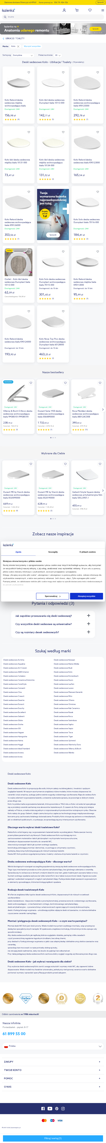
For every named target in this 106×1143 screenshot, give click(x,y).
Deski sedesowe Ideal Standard (16, 749)
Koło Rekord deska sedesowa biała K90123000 (87, 161)
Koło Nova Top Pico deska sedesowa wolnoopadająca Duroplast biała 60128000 (52, 342)
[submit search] (5, 17)
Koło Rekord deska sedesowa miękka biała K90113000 (85, 282)
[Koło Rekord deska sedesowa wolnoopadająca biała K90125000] (87, 85)
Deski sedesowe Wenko (64, 753)
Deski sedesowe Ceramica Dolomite (19, 680)
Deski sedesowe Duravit (13, 704)
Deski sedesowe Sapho (64, 724)
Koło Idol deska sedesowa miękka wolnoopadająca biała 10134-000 (52, 163)
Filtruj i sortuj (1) (53, 1138)
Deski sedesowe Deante (13, 700)
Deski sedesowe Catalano (14, 676)
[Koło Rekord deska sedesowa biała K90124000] (18, 324)
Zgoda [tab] (18, 552)
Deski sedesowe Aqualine (14, 664)
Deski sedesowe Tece (63, 733)
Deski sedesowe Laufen (64, 684)
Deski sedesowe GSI (12, 729)
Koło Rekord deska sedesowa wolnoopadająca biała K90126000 (18, 222)
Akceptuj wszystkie (86, 596)
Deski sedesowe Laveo (64, 688)
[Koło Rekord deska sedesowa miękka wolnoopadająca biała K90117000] (18, 85)
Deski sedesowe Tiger (63, 737)
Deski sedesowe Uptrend (64, 741)
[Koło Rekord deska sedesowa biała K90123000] (87, 145)
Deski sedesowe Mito (63, 696)
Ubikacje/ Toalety (15, 38)
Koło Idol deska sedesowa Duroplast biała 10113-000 (52, 101)
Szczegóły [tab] (53, 552)
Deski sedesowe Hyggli (13, 745)
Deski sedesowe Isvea (12, 757)
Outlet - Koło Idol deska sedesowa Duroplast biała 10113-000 (17, 282)
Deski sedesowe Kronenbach (66, 676)
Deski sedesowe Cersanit (14, 688)
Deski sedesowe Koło (63, 672)
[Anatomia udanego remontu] (53, 28)
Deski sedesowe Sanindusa (65, 720)
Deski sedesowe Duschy (13, 708)
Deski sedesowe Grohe (13, 724)
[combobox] (23, 55)
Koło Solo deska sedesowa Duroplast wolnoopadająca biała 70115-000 (52, 282)
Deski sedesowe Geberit (14, 716)
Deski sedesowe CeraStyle (14, 684)
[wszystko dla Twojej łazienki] (8, 10)
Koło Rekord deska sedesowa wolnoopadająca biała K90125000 (87, 103)
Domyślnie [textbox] (17, 55)
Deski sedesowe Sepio (63, 729)
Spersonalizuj (51, 596)
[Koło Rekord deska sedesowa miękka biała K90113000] (87, 265)
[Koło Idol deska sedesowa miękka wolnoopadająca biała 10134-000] (53, 145)
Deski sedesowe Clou (12, 692)
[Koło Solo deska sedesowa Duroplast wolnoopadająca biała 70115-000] (53, 265)
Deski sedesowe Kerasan (64, 660)
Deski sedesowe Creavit (13, 696)
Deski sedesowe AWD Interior (16, 672)
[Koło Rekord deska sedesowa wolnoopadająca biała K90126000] (18, 205)
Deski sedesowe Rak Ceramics (67, 708)
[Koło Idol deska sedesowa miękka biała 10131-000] (18, 145)
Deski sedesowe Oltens (64, 700)
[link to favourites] (90, 10)
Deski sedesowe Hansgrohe (15, 737)
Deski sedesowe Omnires (65, 704)
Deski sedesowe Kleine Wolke (66, 664)
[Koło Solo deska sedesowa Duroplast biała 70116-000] (87, 205)
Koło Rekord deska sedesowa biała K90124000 (18, 340)
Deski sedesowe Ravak (63, 712)
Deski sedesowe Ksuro (63, 680)
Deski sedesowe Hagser (13, 733)
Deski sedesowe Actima (13, 660)
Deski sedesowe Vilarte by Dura (67, 745)
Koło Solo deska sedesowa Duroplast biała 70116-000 (87, 221)
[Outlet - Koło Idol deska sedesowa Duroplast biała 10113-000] (18, 265)
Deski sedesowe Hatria (13, 741)
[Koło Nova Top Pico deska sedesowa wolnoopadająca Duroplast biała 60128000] (53, 324)
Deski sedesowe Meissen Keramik (68, 692)
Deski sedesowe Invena (13, 753)
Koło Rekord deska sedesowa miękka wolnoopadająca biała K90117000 (15, 103)
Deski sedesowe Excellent (14, 712)
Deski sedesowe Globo (13, 720)
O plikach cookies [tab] (88, 552)
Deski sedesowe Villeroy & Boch (67, 749)
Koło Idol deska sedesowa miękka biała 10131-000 (17, 161)
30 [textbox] (56, 55)
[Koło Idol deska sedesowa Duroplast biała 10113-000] (53, 85)
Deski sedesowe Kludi (63, 668)
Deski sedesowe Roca (63, 716)
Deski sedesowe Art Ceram (15, 668)
